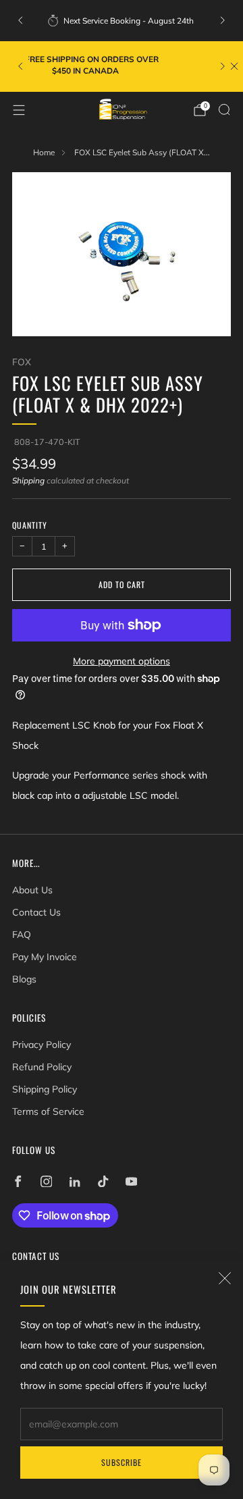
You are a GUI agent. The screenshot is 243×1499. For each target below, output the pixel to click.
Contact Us (36, 912)
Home (44, 152)
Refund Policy (42, 1067)
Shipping (28, 480)
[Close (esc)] (225, 1278)
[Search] (224, 109)
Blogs (24, 979)
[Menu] (19, 110)
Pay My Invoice (44, 957)
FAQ (21, 934)
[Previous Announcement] (20, 20)
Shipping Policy (44, 1089)
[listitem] (121, 20)
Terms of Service (48, 1111)
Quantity (29, 525)
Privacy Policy (41, 1044)
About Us (32, 890)
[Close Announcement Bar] (234, 66)
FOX (21, 361)
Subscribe (121, 1462)
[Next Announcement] (223, 20)
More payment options (121, 661)
